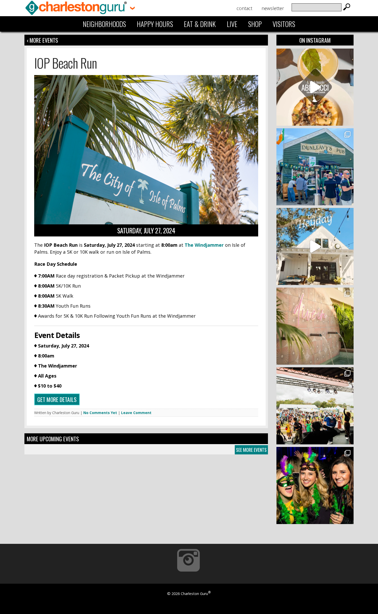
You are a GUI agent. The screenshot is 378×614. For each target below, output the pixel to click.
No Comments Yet (100, 412)
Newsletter (273, 8)
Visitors (284, 24)
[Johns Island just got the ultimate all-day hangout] (315, 246)
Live (232, 24)
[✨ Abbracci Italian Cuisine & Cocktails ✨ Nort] (315, 87)
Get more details (57, 399)
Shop (255, 24)
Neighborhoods (104, 24)
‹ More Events (42, 40)
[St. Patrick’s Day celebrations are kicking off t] (315, 166)
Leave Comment (136, 412)
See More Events (251, 449)
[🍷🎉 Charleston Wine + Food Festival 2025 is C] (315, 405)
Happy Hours (155, 24)
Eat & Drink (200, 24)
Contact (244, 8)
